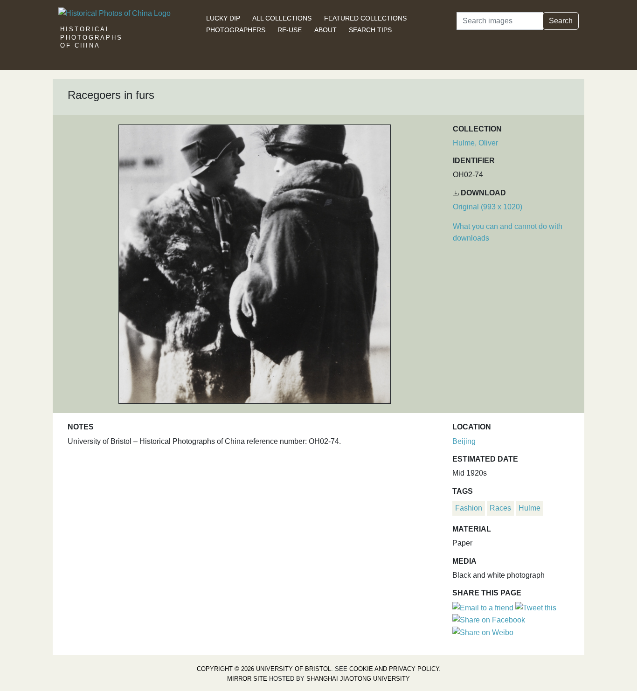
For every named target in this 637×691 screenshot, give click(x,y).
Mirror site (247, 678)
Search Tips (370, 30)
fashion (468, 508)
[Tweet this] (535, 607)
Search (561, 21)
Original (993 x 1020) (487, 207)
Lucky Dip (223, 18)
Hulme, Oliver (475, 143)
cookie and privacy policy (394, 668)
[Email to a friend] (483, 607)
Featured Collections (365, 18)
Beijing (464, 441)
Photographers (235, 30)
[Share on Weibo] (482, 632)
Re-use (289, 30)
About (325, 30)
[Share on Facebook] (488, 619)
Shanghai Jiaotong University (358, 678)
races (500, 508)
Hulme (529, 508)
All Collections (282, 18)
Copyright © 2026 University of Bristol (264, 668)
